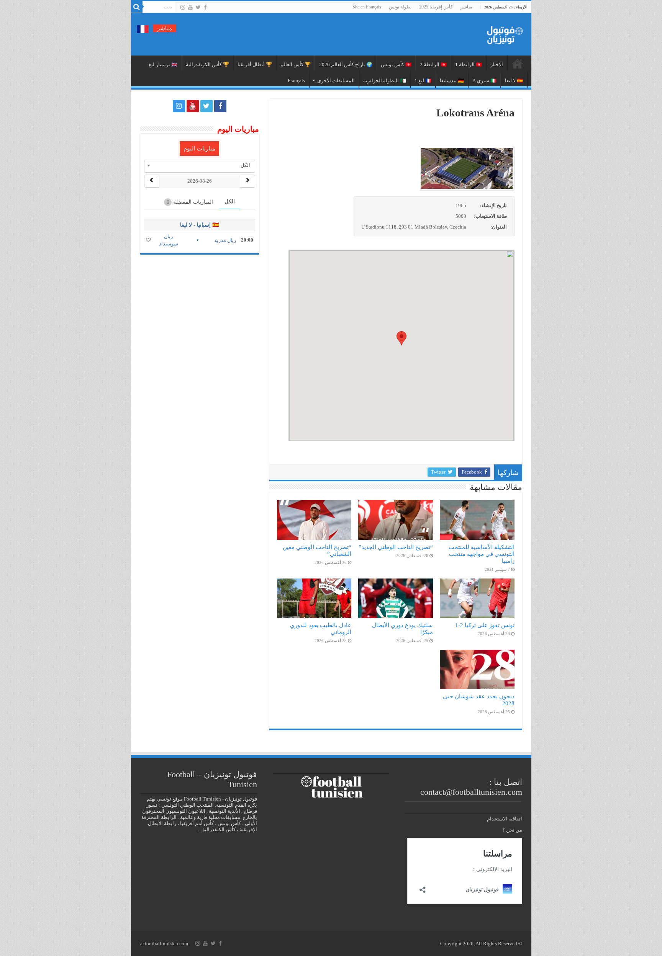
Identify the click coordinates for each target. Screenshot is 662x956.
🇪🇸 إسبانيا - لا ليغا (199, 225)
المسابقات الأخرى (336, 80)
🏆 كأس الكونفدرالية (207, 64)
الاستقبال (518, 64)
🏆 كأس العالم (295, 64)
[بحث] (137, 7)
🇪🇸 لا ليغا (514, 80)
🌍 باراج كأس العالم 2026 (345, 64)
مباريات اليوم (199, 148)
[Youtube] (190, 7)
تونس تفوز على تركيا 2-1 (485, 625)
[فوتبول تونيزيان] (503, 33)
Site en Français (366, 7)
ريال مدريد (225, 240)
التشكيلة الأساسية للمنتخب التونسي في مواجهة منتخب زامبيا (482, 554)
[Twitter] (198, 7)
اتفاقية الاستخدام (504, 819)
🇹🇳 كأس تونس (396, 64)
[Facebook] (205, 7)
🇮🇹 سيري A (484, 80)
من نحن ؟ (512, 830)
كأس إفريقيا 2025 (436, 7)
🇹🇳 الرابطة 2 (433, 64)
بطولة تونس (400, 7)
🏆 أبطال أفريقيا (255, 64)
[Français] (142, 28)
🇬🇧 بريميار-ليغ (163, 64)
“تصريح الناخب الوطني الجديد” (396, 547)
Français (296, 80)
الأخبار (496, 64)
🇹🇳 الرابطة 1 (468, 64)
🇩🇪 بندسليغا (452, 80)
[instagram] (183, 7)
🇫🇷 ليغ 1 (423, 80)
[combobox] (199, 165)
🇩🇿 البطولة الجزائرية (384, 80)
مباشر (466, 7)
